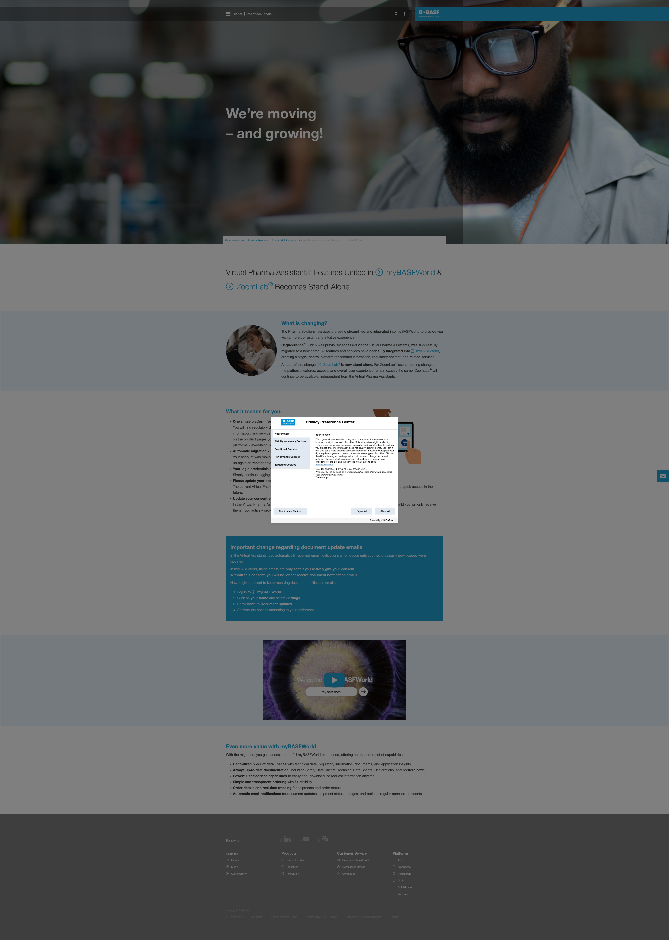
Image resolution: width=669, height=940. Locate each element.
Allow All (385, 511)
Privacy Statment (324, 464)
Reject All (362, 511)
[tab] (290, 434)
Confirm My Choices (290, 511)
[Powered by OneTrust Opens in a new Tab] (383, 521)
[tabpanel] (355, 458)
